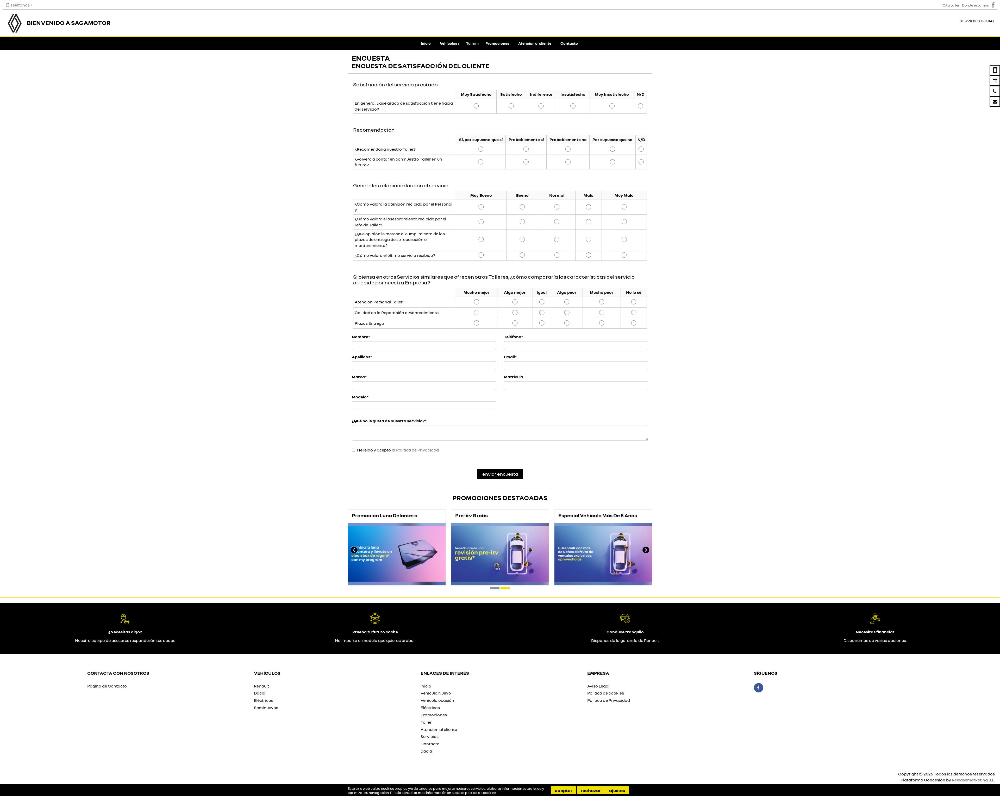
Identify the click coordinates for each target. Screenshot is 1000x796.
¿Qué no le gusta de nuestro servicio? (388, 420)
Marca (358, 376)
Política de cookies (605, 693)
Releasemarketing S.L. (973, 779)
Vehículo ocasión (437, 700)
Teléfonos (20, 5)
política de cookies (480, 793)
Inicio (426, 43)
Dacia (259, 693)
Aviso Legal (598, 686)
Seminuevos (266, 707)
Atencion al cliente (534, 43)
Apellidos (361, 356)
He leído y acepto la (398, 450)
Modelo (359, 396)
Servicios (430, 736)
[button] (495, 588)
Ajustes (617, 790)
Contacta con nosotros (118, 673)
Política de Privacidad (417, 450)
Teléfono (512, 336)
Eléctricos (263, 700)
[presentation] (354, 550)
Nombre (360, 336)
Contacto (569, 43)
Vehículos (448, 43)
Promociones (497, 43)
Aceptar (563, 790)
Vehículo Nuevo (436, 693)
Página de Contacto (107, 686)
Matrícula (513, 376)
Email (509, 356)
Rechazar (591, 790)
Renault (261, 686)
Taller (471, 43)
